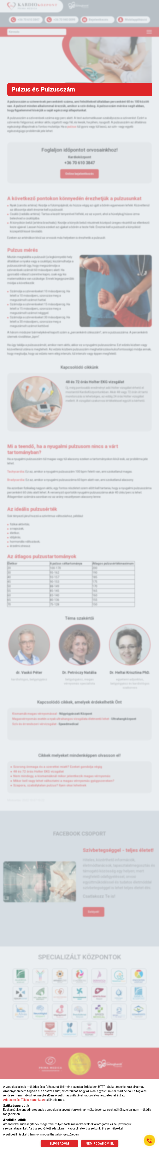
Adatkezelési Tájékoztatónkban (24, 1099)
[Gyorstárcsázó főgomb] (149, 1140)
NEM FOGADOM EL (100, 1143)
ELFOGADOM (59, 1143)
